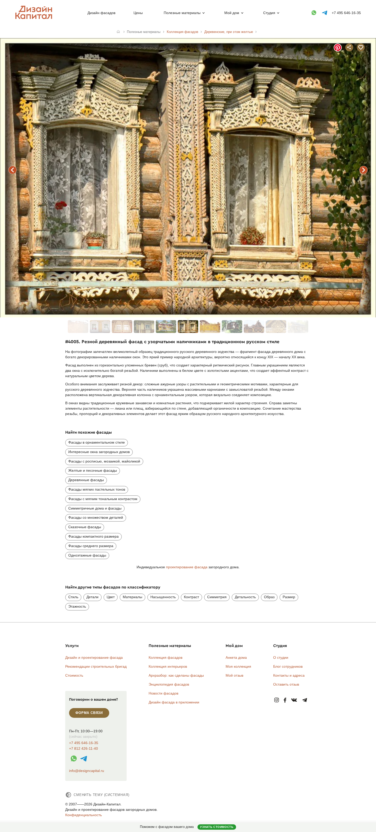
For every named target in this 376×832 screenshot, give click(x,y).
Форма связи (89, 713)
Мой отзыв (234, 675)
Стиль (73, 597)
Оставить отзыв (286, 684)
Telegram (304, 700)
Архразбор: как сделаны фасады (176, 675)
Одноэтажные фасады (87, 555)
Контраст (191, 597)
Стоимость (74, 675)
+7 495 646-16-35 (346, 13)
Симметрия (217, 597)
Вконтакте (294, 700)
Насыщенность (163, 597)
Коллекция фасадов (165, 657)
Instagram (276, 700)
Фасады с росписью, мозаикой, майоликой (104, 461)
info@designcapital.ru (86, 771)
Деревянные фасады (86, 480)
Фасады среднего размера (90, 546)
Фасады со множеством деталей (95, 517)
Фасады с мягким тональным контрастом (102, 499)
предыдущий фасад (12, 170)
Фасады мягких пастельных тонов (96, 489)
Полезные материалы (182, 13)
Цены (138, 13)
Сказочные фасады (84, 527)
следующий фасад (363, 170)
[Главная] (118, 32)
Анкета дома (236, 657)
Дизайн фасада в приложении (174, 702)
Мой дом (231, 13)
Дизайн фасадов (101, 13)
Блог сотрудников (288, 666)
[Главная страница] (35, 18)
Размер (289, 597)
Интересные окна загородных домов (99, 452)
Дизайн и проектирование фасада (94, 657)
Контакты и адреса (289, 675)
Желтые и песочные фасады (92, 470)
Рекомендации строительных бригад (96, 666)
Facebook (285, 700)
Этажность (77, 606)
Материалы (132, 597)
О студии (280, 657)
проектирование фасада (186, 567)
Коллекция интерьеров (168, 666)
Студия (269, 13)
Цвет (111, 597)
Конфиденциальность (83, 815)
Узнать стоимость (216, 826)
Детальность (245, 597)
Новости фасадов (163, 693)
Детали (92, 597)
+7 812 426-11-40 (83, 748)
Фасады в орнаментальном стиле (96, 442)
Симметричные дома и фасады (94, 508)
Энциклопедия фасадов (169, 684)
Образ (269, 597)
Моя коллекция (238, 666)
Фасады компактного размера (93, 536)
